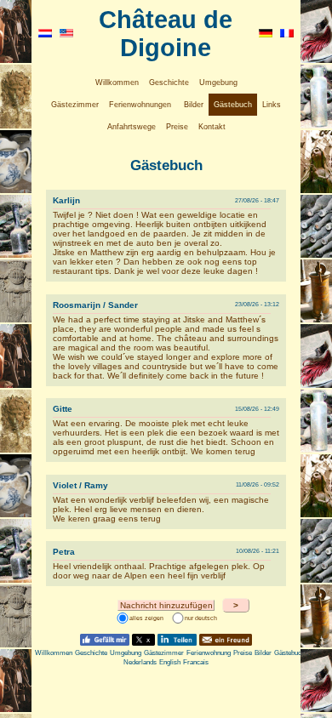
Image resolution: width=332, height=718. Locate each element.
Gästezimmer (75, 104)
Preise (177, 127)
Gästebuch (233, 104)
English (169, 662)
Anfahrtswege (131, 127)
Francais (196, 662)
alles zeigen (146, 619)
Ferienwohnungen (140, 104)
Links (271, 104)
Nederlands (140, 662)
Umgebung (218, 82)
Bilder (193, 104)
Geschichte (169, 82)
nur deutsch (201, 619)
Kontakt (212, 127)
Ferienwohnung (208, 653)
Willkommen (117, 82)
